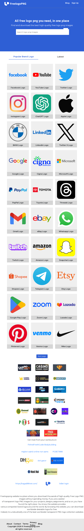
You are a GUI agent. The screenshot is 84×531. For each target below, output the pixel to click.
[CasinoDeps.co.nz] (59, 389)
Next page (42, 356)
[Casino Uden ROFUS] (40, 411)
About (9, 524)
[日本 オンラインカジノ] (65, 411)
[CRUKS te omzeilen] (54, 411)
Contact (17, 524)
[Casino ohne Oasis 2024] (42, 378)
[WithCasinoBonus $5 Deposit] (42, 400)
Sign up (75, 3)
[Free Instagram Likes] (51, 433)
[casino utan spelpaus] (33, 471)
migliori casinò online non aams (34, 452)
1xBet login (64, 484)
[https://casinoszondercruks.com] (59, 367)
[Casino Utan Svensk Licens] (42, 422)
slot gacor (42, 461)
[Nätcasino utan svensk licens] (59, 378)
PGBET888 (58, 452)
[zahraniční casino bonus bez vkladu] (24, 389)
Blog (67, 3)
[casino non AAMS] (24, 422)
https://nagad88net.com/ (26, 484)
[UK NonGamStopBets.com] (42, 389)
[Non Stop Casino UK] (24, 400)
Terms (25, 524)
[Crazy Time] (33, 433)
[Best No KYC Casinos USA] (59, 422)
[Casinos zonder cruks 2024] (24, 378)
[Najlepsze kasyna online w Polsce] (27, 460)
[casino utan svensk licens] (59, 400)
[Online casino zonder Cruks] (42, 367)
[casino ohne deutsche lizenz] (22, 411)
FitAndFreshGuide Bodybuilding (42, 445)
